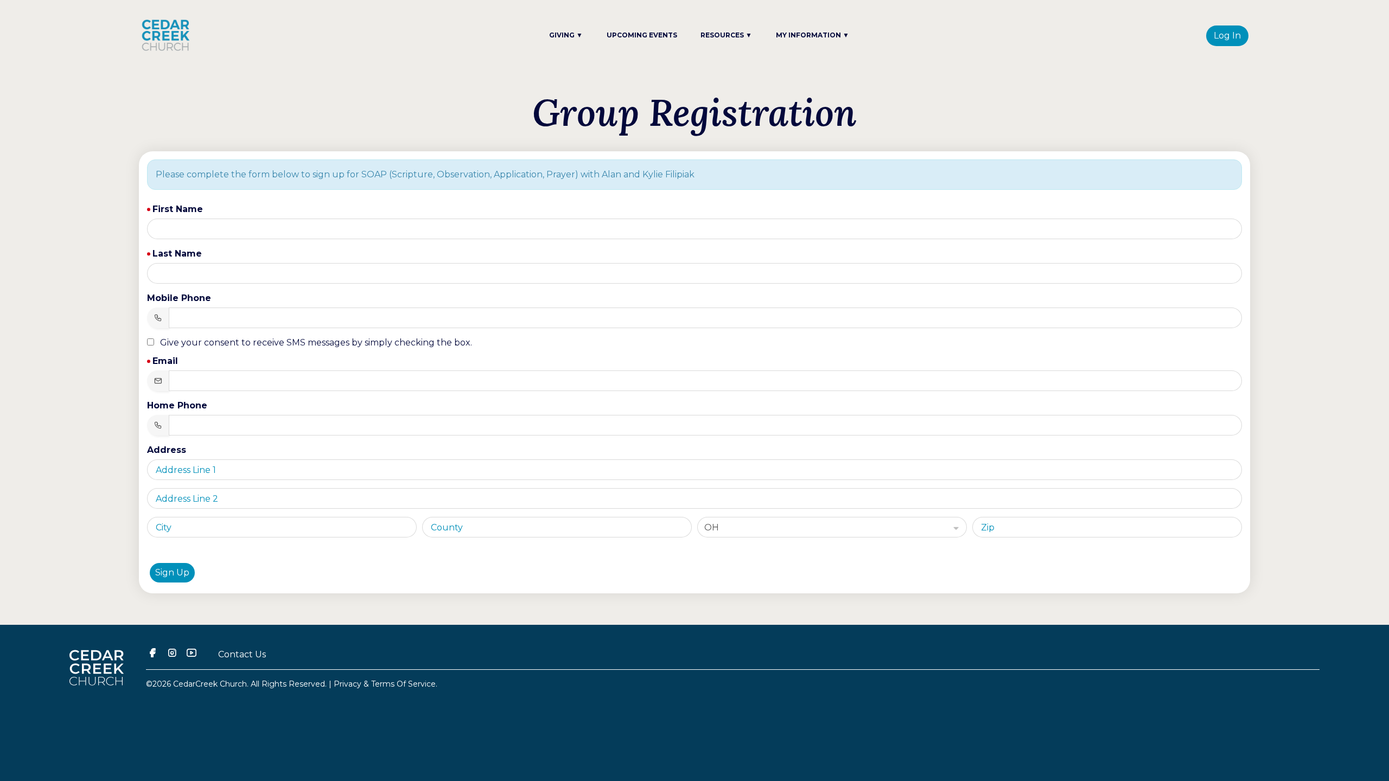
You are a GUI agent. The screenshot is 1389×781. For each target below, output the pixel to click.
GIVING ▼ (566, 35)
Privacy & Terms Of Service (385, 684)
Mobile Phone (179, 298)
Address (166, 450)
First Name (177, 209)
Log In (1227, 35)
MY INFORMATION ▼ (812, 35)
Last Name (177, 253)
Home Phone (177, 405)
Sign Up (172, 572)
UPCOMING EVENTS (642, 35)
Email (165, 361)
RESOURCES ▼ (726, 35)
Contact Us (242, 654)
